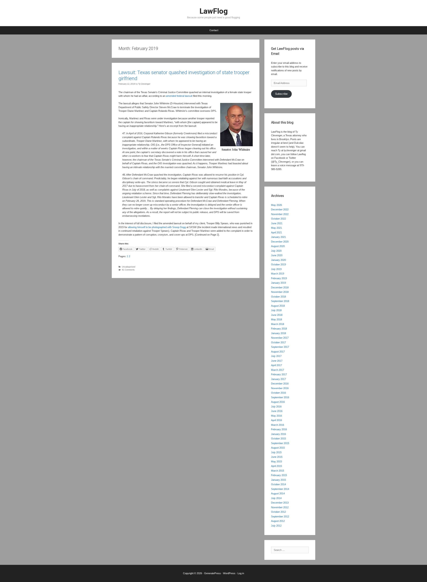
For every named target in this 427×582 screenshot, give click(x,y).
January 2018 (278, 333)
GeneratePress (212, 573)
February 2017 (279, 374)
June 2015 (276, 456)
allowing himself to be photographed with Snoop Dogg (157, 227)
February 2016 (279, 429)
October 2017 (278, 342)
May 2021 (276, 227)
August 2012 (278, 521)
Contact (213, 30)
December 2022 (280, 209)
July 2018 (276, 310)
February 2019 (279, 278)
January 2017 (278, 379)
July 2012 (276, 525)
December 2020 (280, 241)
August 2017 (278, 351)
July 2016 (276, 406)
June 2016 (276, 411)
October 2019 (278, 264)
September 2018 (280, 301)
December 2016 (280, 383)
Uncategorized (128, 267)
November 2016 (280, 388)
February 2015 (279, 475)
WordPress (229, 573)
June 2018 (276, 314)
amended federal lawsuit (179, 95)
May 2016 (276, 415)
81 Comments (128, 270)
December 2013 (280, 502)
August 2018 (278, 305)
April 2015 (276, 466)
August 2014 (278, 493)
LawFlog (213, 11)
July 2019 (276, 269)
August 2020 (278, 246)
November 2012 (280, 507)
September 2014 (280, 489)
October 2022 (278, 218)
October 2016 (278, 392)
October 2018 (278, 296)
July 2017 (276, 356)
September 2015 (280, 443)
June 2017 (276, 360)
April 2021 (276, 232)
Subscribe (281, 93)
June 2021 (276, 223)
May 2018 (276, 319)
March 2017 (277, 369)
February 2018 (279, 328)
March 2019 (277, 273)
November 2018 (280, 292)
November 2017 (280, 337)
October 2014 (278, 484)
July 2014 (276, 498)
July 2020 (276, 250)
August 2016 (278, 401)
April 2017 (276, 365)
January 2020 (278, 260)
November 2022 (280, 214)
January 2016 (278, 434)
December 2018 (280, 287)
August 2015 (278, 447)
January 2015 (278, 479)
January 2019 (278, 282)
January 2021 (278, 237)
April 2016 (276, 420)
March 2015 (277, 470)
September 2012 (280, 516)
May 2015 (276, 461)
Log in (241, 573)
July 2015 (276, 452)
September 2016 (280, 397)
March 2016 (277, 424)
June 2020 (276, 255)
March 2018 (277, 324)
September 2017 (280, 346)
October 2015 (278, 438)
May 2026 (276, 205)
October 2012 (278, 511)
